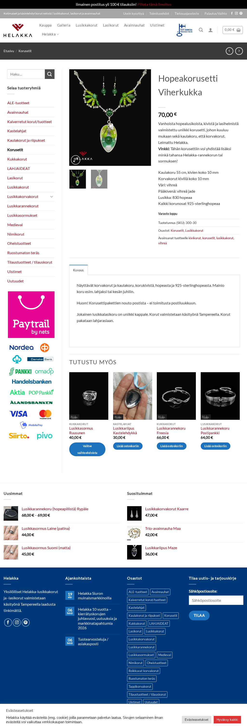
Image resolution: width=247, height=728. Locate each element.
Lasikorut (111, 25)
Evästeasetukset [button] (196, 719)
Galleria (63, 25)
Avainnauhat (134, 25)
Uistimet (157, 25)
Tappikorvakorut (140, 686)
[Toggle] (52, 197)
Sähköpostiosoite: (203, 591)
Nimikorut (15, 234)
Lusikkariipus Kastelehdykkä (125, 430)
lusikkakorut (224, 238)
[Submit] (50, 74)
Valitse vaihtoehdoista (87, 449)
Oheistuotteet (19, 243)
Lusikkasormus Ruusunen (81, 430)
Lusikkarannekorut (23, 205)
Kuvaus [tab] (78, 270)
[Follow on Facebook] (231, 13)
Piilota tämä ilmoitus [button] (154, 4)
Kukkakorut (17, 159)
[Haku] (201, 30)
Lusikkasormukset (22, 215)
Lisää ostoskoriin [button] (128, 446)
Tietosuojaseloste (187, 13)
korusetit (208, 238)
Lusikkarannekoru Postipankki (215, 430)
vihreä (162, 243)
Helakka (49, 34)
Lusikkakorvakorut (22, 196)
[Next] (143, 117)
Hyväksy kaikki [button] (227, 719)
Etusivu (9, 51)
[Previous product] (239, 51)
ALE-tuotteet (18, 102)
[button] (210, 30)
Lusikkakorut (87, 25)
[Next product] (229, 51)
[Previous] (77, 117)
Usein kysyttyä (133, 13)
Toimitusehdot (159, 13)
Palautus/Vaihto (216, 13)
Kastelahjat (16, 130)
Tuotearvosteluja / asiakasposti (93, 641)
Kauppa (45, 25)
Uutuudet (15, 281)
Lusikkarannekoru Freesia (171, 430)
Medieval (15, 224)
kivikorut (195, 238)
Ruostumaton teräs (23, 252)
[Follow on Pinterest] (241, 13)
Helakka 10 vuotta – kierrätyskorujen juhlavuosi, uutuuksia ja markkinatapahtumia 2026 (97, 618)
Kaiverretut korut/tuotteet (29, 121)
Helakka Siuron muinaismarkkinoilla (94, 595)
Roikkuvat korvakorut (144, 671)
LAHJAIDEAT (18, 168)
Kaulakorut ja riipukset (26, 140)
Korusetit (25, 51)
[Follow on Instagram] (236, 13)
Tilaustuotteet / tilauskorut (29, 262)
